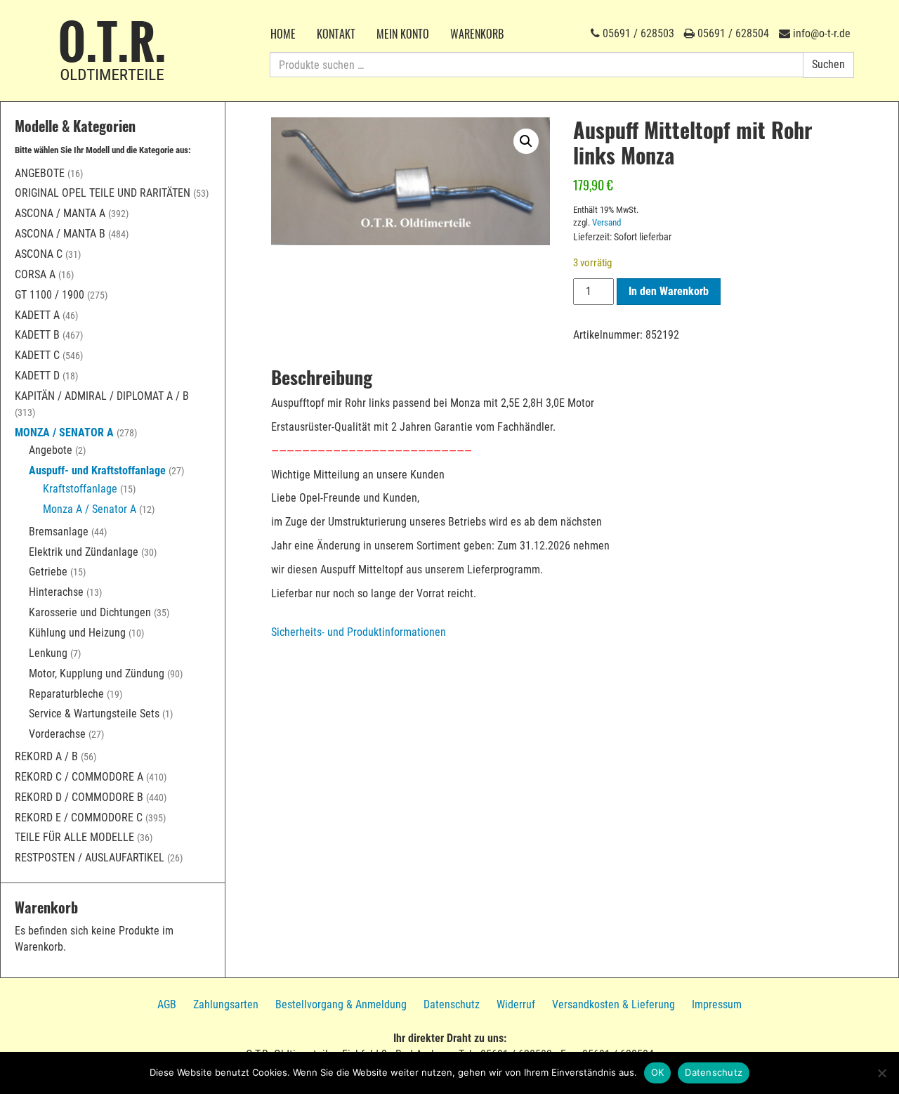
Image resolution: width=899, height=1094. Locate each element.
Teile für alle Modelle (74, 837)
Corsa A (35, 274)
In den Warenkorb (669, 291)
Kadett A (37, 315)
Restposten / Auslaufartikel (89, 857)
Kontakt (336, 33)
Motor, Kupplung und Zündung (96, 673)
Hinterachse (56, 592)
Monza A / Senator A (89, 509)
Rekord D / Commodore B (79, 797)
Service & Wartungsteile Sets (94, 713)
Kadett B (37, 334)
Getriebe (48, 571)
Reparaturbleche (66, 694)
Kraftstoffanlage (80, 488)
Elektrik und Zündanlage (83, 552)
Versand (606, 222)
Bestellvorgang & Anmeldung (341, 1004)
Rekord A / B (46, 756)
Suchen (828, 64)
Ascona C (39, 254)
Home (283, 33)
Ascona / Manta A (60, 213)
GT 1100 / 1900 (49, 294)
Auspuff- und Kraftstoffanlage (97, 470)
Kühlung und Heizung (77, 632)
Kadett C (37, 355)
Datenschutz (452, 1004)
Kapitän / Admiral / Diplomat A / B (102, 396)
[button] (526, 141)
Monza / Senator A (64, 432)
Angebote (40, 173)
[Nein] (881, 1073)
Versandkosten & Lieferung (613, 1004)
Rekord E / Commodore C (79, 817)
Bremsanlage (58, 531)
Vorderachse (57, 734)
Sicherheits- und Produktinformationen (358, 632)
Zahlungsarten (225, 1004)
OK (657, 1072)
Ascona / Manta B (60, 233)
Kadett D (37, 375)
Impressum (717, 1004)
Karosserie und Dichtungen (90, 612)
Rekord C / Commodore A (79, 776)
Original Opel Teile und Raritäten (102, 193)
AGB (166, 1004)
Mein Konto (402, 33)
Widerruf (516, 1004)
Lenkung (48, 653)
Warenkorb (477, 33)
